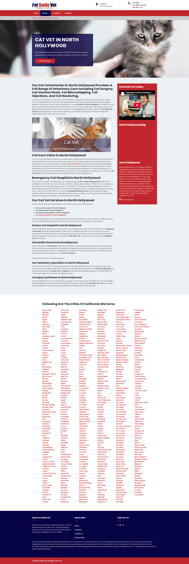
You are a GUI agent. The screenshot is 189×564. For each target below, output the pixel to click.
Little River (83, 447)
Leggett (82, 443)
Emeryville (64, 435)
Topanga (137, 386)
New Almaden (103, 376)
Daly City (64, 367)
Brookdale (46, 426)
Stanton (137, 336)
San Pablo (119, 445)
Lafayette (82, 412)
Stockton (137, 346)
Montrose (101, 343)
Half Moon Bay (84, 324)
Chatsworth (46, 495)
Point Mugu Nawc (122, 317)
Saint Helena (120, 393)
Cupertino (64, 362)
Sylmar (136, 364)
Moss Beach (102, 355)
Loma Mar (83, 452)
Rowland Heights (122, 388)
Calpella (45, 443)
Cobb (63, 327)
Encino (63, 440)
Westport (137, 464)
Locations (68, 13)
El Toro (63, 426)
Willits (136, 471)
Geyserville (65, 480)
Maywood (82, 495)
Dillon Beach (65, 388)
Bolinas (45, 395)
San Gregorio (121, 421)
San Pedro (120, 447)
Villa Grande (138, 433)
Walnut (137, 443)
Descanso (64, 381)
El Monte (64, 419)
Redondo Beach (121, 355)
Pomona (119, 322)
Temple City (138, 374)
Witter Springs (139, 480)
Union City (138, 407)
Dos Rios (64, 395)
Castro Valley (47, 485)
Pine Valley (102, 485)
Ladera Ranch (84, 409)
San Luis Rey (120, 433)
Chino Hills (46, 499)
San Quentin (120, 450)
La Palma (82, 402)
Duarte (63, 400)
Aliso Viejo (46, 327)
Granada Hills (65, 497)
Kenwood (82, 383)
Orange (100, 428)
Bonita (44, 398)
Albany (44, 319)
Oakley (100, 414)
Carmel (44, 471)
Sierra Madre (121, 495)
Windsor (137, 476)
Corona (63, 336)
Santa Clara (120, 461)
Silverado (119, 499)
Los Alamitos (83, 459)
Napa (100, 369)
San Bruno (120, 400)
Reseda (118, 364)
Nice (99, 393)
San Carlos (120, 402)
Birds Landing (47, 388)
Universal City (139, 409)
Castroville (46, 487)
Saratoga (119, 480)
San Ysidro (120, 457)
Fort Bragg (65, 461)
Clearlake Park (66, 322)
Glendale (64, 487)
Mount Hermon (103, 362)
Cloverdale (64, 324)
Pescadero (101, 471)
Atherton (45, 355)
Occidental (101, 419)
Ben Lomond (47, 376)
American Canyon (48, 336)
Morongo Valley (103, 353)
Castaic (44, 483)
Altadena (45, 331)
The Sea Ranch (139, 376)
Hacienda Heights (85, 322)
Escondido (64, 443)
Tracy (136, 393)
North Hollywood (44, 18)
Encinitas (64, 438)
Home (36, 13)
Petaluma (101, 473)
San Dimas (120, 409)
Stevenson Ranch (140, 338)
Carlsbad (45, 469)
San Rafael (120, 452)
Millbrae (101, 315)
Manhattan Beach (85, 483)
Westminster (139, 461)
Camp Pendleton (48, 450)
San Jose (119, 424)
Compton (64, 331)
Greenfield (83, 310)
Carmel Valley (47, 476)
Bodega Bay (46, 393)
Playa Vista (102, 502)
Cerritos (45, 492)
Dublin (63, 402)
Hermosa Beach (85, 341)
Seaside (119, 487)
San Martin (120, 440)
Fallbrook (64, 447)
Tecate (136, 372)
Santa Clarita (120, 464)
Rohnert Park (121, 381)
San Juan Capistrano (123, 426)
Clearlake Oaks (66, 319)
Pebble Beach (103, 466)
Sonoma (137, 317)
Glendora (64, 490)
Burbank (45, 431)
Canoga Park (47, 457)
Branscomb (46, 417)
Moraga (100, 348)
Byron (44, 435)
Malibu (81, 478)
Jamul (81, 372)
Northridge (102, 402)
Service (45, 13)
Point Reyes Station (123, 319)
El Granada (65, 417)
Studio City (138, 348)
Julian (81, 376)
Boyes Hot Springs (49, 412)
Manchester (83, 480)
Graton (63, 499)
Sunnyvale (138, 355)
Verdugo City (139, 431)
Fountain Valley (66, 464)
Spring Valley (139, 331)
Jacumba (82, 369)
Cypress (64, 364)
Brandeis (45, 414)
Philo (99, 476)
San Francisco (121, 414)
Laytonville (83, 440)
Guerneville (83, 319)
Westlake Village (140, 459)
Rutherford (120, 390)
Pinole (100, 487)
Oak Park (101, 409)
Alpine (44, 329)
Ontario (100, 426)
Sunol (136, 357)
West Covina (139, 452)
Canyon (45, 459)
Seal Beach (120, 485)
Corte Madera (66, 343)
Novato (100, 407)
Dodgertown (65, 393)
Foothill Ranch (66, 454)
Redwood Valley (121, 362)
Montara (101, 329)
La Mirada (82, 400)
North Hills (102, 398)
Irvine (81, 367)
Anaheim (45, 338)
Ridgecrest (120, 369)
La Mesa (82, 398)
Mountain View (103, 367)
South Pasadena (140, 324)
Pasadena (101, 461)
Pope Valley (120, 324)
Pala (99, 445)
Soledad (137, 312)
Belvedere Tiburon (49, 374)
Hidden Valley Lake (86, 343)
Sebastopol (120, 490)
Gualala (82, 312)
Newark (100, 379)
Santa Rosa (120, 473)
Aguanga (45, 312)
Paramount (102, 459)
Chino (44, 497)
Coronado (64, 341)
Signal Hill (119, 497)
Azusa (44, 360)
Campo (44, 454)
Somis (136, 315)
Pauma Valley (102, 464)
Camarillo (45, 445)
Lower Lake (83, 471)
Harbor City (83, 327)
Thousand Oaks (140, 379)
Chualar (45, 502)
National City (102, 372)
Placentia (101, 497)
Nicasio (100, 390)
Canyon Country (48, 461)
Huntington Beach (86, 355)
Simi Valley (120, 502)
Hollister (82, 346)
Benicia (45, 379)
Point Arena (120, 315)
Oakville (100, 417)
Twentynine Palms (141, 402)
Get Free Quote (45, 61)
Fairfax (63, 445)
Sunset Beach (139, 360)
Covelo (63, 350)
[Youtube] (120, 525)
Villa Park (137, 435)
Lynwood (82, 476)
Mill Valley (101, 312)
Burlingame (46, 433)
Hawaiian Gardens (85, 329)
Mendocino (83, 497)
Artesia (44, 353)
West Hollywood (140, 457)
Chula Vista (65, 310)
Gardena (64, 478)
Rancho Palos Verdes (123, 346)
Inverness (82, 364)
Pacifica (100, 440)
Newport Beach (103, 386)
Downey (64, 398)
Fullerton (64, 469)
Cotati (63, 348)
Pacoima (101, 443)
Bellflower (46, 369)
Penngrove (102, 469)
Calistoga (45, 440)
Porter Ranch (121, 329)
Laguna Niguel (84, 419)
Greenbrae (65, 502)
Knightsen (83, 386)
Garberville (65, 473)
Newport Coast (103, 388)
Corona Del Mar (66, 338)
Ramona (119, 341)
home (34, 18)
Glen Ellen (64, 485)
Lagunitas (82, 424)
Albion (44, 322)
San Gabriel (120, 417)
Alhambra (45, 324)
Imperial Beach (84, 360)
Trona (136, 395)
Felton (63, 450)
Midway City (102, 310)
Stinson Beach (139, 343)
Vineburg (137, 438)
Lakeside (82, 431)
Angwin (45, 341)
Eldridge (64, 431)
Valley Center (139, 419)
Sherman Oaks (121, 492)
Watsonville (138, 450)
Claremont (64, 312)
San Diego (120, 407)
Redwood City (121, 357)
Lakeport (82, 428)
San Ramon (120, 454)
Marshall (82, 490)
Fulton (63, 471)
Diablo (63, 383)
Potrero (119, 334)
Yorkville (137, 490)
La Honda (82, 393)
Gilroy (63, 483)
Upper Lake (138, 412)
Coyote (63, 355)
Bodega (45, 390)
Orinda (100, 431)
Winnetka (138, 478)
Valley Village (139, 424)
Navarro (101, 374)
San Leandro (120, 428)
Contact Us (57, 13)
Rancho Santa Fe (122, 348)
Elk (62, 433)
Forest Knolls (65, 457)
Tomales (137, 383)
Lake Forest (83, 426)
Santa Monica (121, 471)
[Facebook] (117, 525)
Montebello (102, 336)
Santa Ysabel (120, 476)
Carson (45, 478)
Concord (64, 334)
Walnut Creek (139, 445)
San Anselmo (121, 398)
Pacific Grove (102, 435)
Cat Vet (55, 18)
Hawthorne (83, 331)
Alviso (44, 334)
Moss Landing (103, 357)
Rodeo (118, 379)
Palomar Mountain (104, 450)
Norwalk (101, 405)
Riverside (119, 376)
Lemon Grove (84, 445)
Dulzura (64, 405)
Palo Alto (101, 447)
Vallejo (136, 417)
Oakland (101, 412)
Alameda (45, 315)
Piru (99, 492)
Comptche (64, 329)
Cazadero (45, 490)
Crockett (64, 357)
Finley (63, 452)
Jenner (81, 374)
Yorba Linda (138, 487)
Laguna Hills (83, 417)
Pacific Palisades (103, 438)
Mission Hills (102, 322)
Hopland (82, 353)
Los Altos (82, 461)
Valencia (137, 414)
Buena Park (46, 428)
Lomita (81, 454)
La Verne (82, 407)
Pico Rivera (102, 478)
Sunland (137, 353)
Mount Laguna (103, 364)
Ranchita (119, 343)
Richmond (119, 367)
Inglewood (83, 362)
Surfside (137, 362)
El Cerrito (64, 414)
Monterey (101, 338)
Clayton (63, 315)
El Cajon (64, 412)
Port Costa (120, 327)
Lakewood (83, 433)
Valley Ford (138, 421)
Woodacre (138, 483)
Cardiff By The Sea (49, 466)
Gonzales (64, 495)
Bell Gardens (47, 367)
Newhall (101, 383)
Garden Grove (66, 476)
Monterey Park (103, 341)
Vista (136, 440)
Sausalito (119, 483)
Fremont (64, 466)
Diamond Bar (65, 386)
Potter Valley (120, 336)
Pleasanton (120, 312)
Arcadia (45, 348)
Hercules (82, 338)
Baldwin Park (47, 362)
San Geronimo (121, 419)
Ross (118, 386)
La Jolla (81, 395)
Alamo (44, 317)
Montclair (101, 331)
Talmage (137, 367)
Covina (63, 353)
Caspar (44, 480)
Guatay (81, 317)
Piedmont (101, 480)
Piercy (100, 483)
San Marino (120, 438)
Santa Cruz (120, 466)
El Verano (64, 428)
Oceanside (101, 421)
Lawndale (82, 438)
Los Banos (83, 466)
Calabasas (46, 438)
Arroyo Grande (47, 350)
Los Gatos (82, 469)
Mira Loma (102, 319)
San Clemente (121, 405)
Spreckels (138, 329)
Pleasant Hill (120, 310)
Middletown (83, 502)
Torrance (137, 388)
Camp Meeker (47, 447)
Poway (118, 338)
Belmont (45, 372)
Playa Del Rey (102, 499)
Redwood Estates (122, 360)
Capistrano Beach (48, 464)
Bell (43, 364)
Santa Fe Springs (122, 469)
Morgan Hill (102, 350)
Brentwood (46, 421)
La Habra (82, 390)
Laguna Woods (84, 421)
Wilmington (138, 473)
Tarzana (137, 369)
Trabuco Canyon (140, 390)
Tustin (136, 400)
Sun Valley (138, 350)
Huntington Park (85, 357)
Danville (64, 372)
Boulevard (46, 409)
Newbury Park (103, 381)
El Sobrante (65, 424)
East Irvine (64, 409)
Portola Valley (121, 331)
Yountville (138, 492)
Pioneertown (102, 490)
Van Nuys (138, 426)
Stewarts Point (139, 341)
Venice (136, 428)
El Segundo (65, 421)
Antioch (45, 346)
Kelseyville (83, 379)
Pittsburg (101, 495)
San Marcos (120, 435)
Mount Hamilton (104, 360)
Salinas (118, 395)
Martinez (82, 492)
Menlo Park (83, 499)
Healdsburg (83, 336)
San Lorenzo (120, 431)
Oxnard (100, 433)
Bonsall (45, 400)
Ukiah (136, 405)
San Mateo (120, 443)
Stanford (137, 334)
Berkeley (45, 381)
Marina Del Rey (84, 487)
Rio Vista (119, 374)
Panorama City (103, 457)
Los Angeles (83, 464)
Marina (81, 485)
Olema (100, 424)
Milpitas (100, 317)
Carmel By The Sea (49, 473)
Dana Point (65, 369)
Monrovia (101, 327)
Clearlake (64, 317)
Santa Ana (119, 459)
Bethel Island (47, 383)
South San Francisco (141, 327)
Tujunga (137, 398)
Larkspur (82, 435)
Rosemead (120, 383)
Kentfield (82, 381)
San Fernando (121, 412)
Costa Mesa (65, 346)
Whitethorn (138, 466)
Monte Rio (101, 334)
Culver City (65, 360)
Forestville (64, 459)
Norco (100, 395)
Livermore (83, 450)
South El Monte (140, 319)
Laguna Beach (84, 414)
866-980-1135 (137, 7)
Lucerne (82, 473)
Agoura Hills (46, 310)
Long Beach (83, 457)
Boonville (45, 402)
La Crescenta (84, 388)
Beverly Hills (46, 386)
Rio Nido (119, 372)
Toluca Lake (138, 381)
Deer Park (64, 376)
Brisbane (45, 424)
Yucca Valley (138, 495)
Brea (44, 419)
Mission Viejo (102, 324)
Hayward (82, 334)
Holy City (82, 350)
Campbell (45, 452)
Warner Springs (140, 447)
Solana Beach (139, 310)
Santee (118, 478)
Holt (80, 348)
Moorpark (101, 346)
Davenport (65, 374)
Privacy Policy (79, 537)
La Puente (83, 405)
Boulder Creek (47, 407)
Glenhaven (65, 492)
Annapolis (46, 343)
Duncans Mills (66, 407)
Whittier (137, 469)
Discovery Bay (66, 390)
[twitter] (123, 525)
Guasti (81, 315)
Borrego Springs (48, 405)
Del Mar (64, 379)
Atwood (45, 357)
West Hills (138, 454)
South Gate (138, 322)
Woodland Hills (139, 485)
